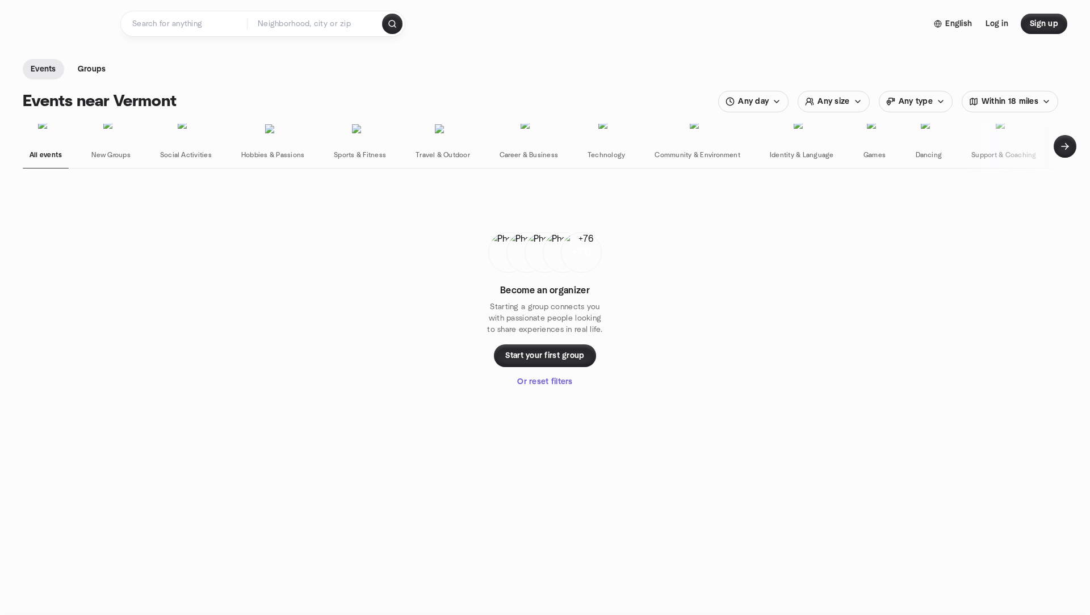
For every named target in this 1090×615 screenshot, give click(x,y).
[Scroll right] (1065, 146)
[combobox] (315, 24)
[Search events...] (392, 24)
